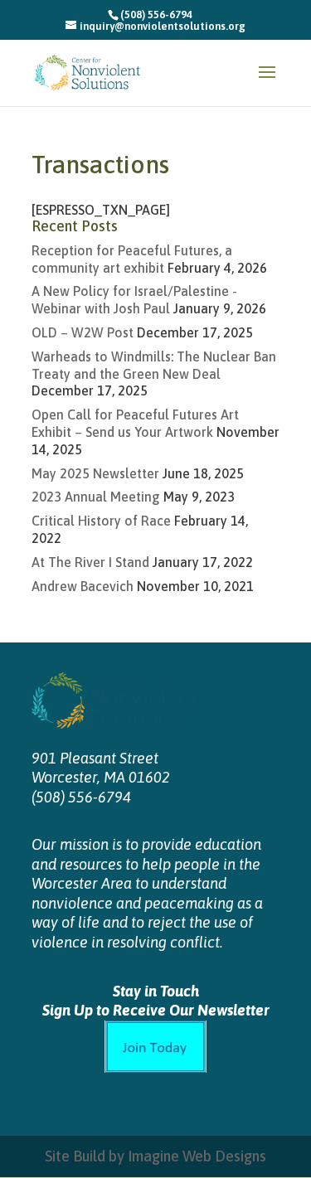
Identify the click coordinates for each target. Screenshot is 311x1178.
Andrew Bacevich (83, 586)
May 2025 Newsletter (95, 473)
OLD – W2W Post (83, 332)
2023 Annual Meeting (96, 496)
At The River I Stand (90, 562)
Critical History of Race (101, 520)
